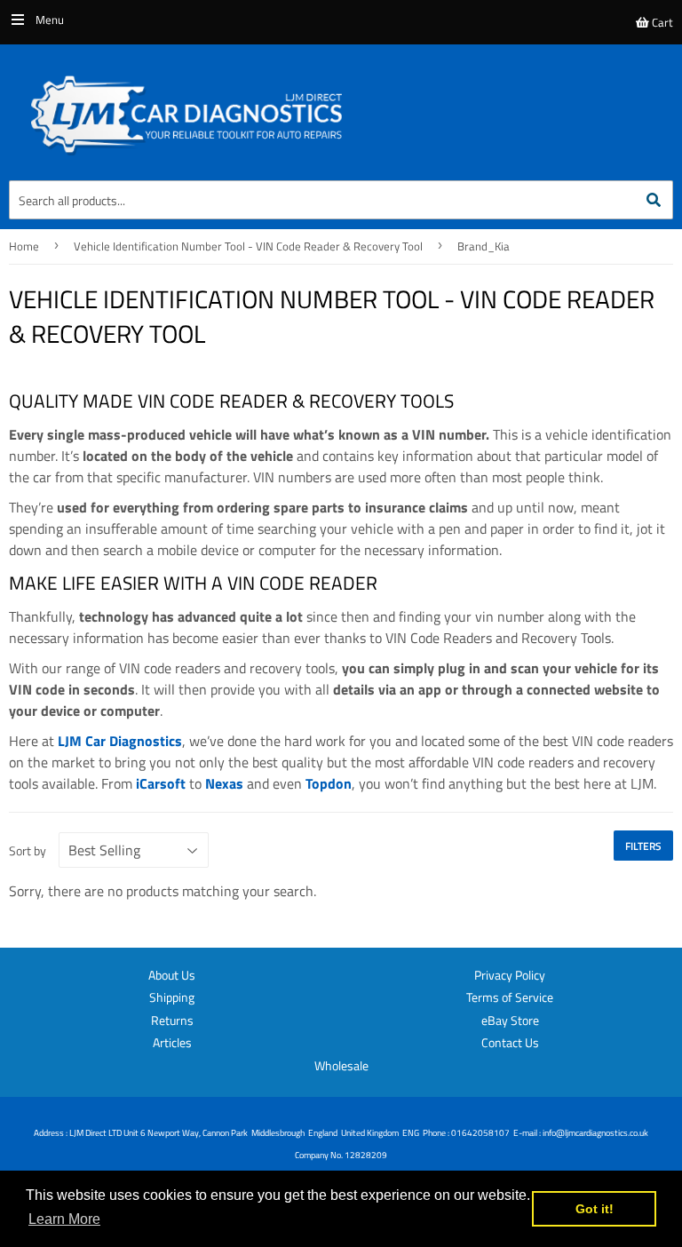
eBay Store (510, 1020)
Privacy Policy (509, 974)
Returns (172, 1020)
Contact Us (510, 1042)
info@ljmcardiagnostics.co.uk (595, 1133)
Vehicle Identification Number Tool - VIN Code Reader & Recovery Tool (248, 246)
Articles (172, 1042)
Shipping (171, 997)
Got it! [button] (594, 1209)
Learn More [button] (64, 1219)
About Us (171, 974)
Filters (643, 846)
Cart (661, 22)
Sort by (27, 850)
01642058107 (480, 1133)
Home (24, 246)
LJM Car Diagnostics (120, 740)
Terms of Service (509, 997)
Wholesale (341, 1065)
